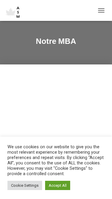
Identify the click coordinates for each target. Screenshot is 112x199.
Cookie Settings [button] (25, 185)
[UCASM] (15, 10)
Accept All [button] (58, 185)
